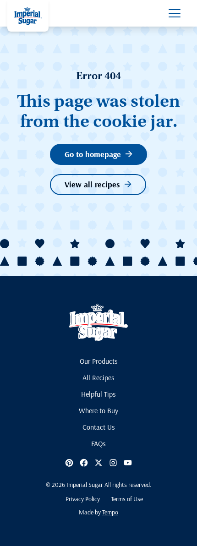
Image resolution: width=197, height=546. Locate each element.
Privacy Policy (83, 499)
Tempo (110, 512)
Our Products (99, 361)
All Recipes (98, 377)
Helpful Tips (98, 394)
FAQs (98, 443)
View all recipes (92, 184)
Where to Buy (98, 410)
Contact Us (98, 426)
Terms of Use (127, 499)
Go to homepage (93, 154)
